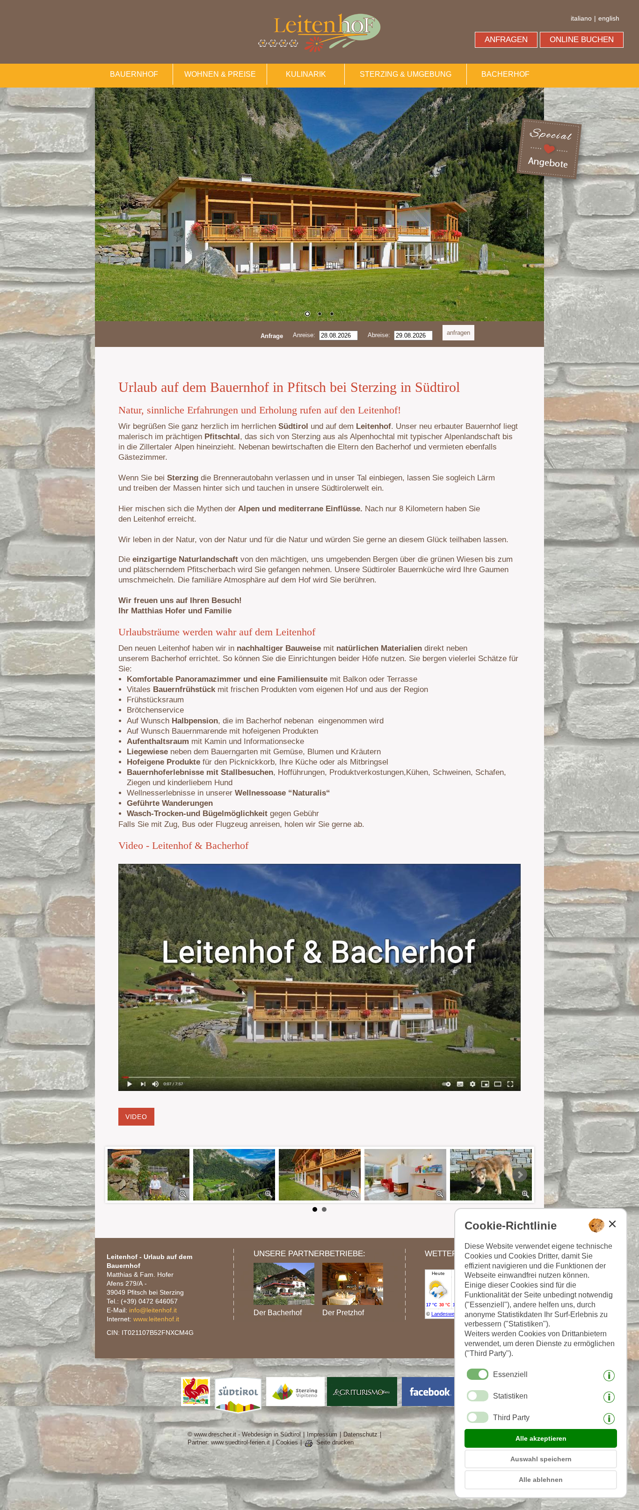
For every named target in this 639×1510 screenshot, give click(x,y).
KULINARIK (306, 74)
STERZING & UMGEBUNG (405, 74)
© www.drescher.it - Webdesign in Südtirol (244, 1434)
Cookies (287, 1442)
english (608, 18)
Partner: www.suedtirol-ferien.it (229, 1442)
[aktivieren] (477, 1395)
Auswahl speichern (541, 1459)
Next (519, 1174)
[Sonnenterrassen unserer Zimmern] (320, 1175)
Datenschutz (360, 1434)
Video (136, 1116)
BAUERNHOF (134, 74)
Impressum (322, 1434)
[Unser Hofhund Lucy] (491, 1175)
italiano (581, 18)
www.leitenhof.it (156, 1319)
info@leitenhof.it (153, 1310)
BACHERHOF (505, 74)
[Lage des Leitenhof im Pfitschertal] (234, 1175)
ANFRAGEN (506, 39)
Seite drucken (335, 1442)
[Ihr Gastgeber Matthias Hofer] (148, 1175)
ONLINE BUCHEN (582, 39)
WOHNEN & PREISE (220, 74)
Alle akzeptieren (541, 1438)
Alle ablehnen (541, 1479)
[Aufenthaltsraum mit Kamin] (405, 1175)
